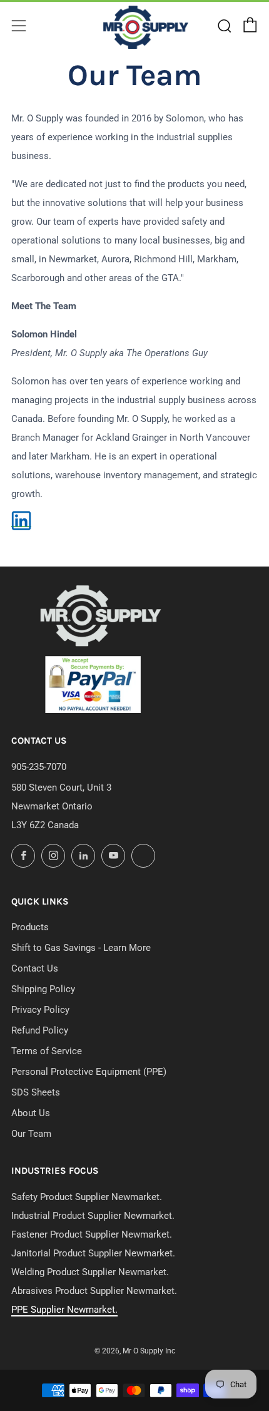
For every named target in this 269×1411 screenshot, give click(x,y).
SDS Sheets (35, 1092)
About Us (30, 1113)
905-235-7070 (38, 766)
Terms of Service (46, 1051)
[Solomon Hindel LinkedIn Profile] (21, 521)
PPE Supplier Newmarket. (64, 1309)
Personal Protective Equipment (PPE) (88, 1071)
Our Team (31, 1133)
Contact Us (34, 968)
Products (30, 927)
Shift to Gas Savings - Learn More (81, 947)
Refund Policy (39, 1030)
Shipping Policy (43, 989)
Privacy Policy (40, 1009)
